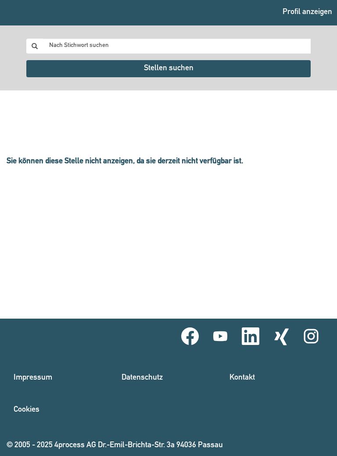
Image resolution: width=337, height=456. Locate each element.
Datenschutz (142, 378)
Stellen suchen (169, 68)
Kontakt (242, 378)
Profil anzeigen (307, 12)
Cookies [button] (26, 410)
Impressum (33, 378)
